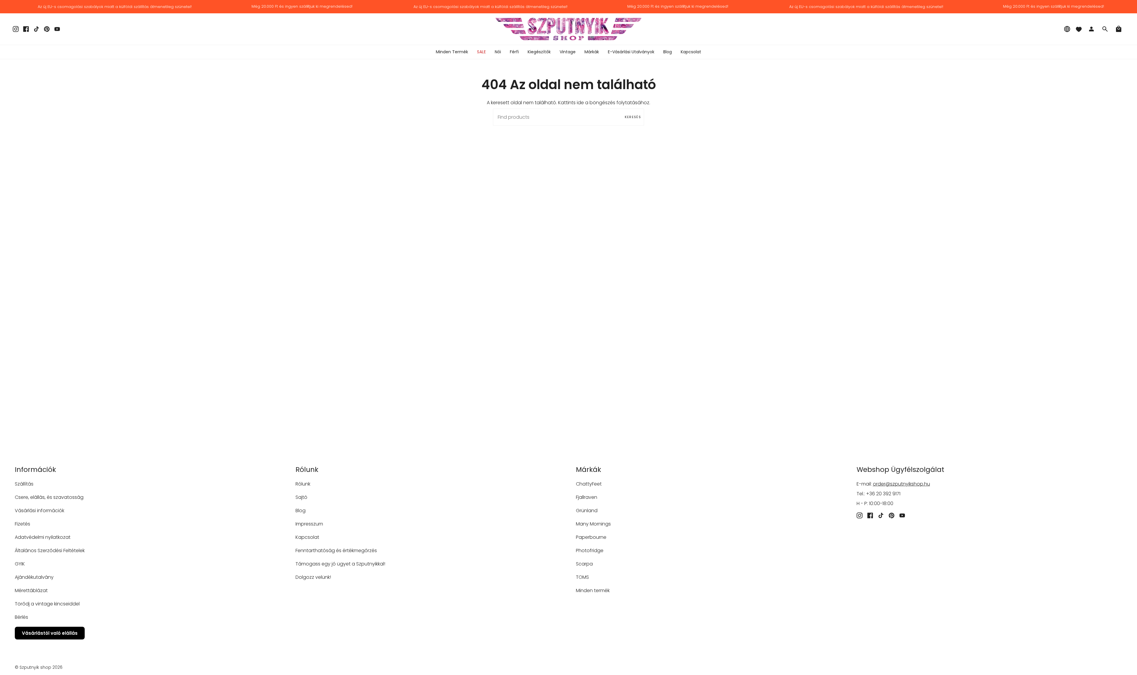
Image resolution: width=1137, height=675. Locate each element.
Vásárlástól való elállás (50, 633)
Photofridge (589, 550)
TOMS (582, 577)
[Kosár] (1118, 29)
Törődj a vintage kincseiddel (47, 603)
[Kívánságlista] (1079, 29)
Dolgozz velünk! (313, 577)
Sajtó (301, 497)
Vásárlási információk (39, 510)
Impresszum (309, 523)
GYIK (20, 563)
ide (580, 102)
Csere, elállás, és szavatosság (49, 497)
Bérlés (21, 617)
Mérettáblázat (31, 590)
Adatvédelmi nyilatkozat (42, 537)
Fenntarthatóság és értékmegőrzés (336, 550)
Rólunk (303, 483)
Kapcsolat (307, 537)
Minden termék (593, 590)
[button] (497, 52)
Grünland (587, 510)
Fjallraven (586, 497)
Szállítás (24, 483)
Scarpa (584, 563)
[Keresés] (1105, 29)
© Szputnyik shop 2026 (38, 667)
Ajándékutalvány (34, 577)
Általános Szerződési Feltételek (50, 550)
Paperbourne (591, 537)
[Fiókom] (1091, 29)
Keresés (633, 117)
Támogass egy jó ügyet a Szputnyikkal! (340, 563)
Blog (301, 510)
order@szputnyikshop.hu (901, 483)
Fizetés (22, 523)
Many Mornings (593, 523)
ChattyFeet (589, 483)
